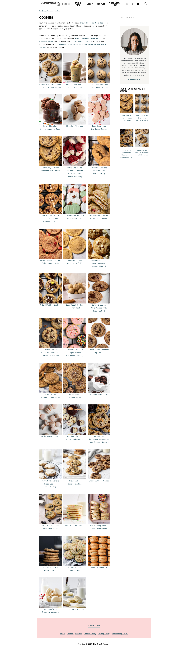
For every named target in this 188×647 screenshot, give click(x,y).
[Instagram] (127, 4)
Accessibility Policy (120, 634)
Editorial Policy (90, 634)
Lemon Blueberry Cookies (70, 44)
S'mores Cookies (46, 41)
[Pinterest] (132, 4)
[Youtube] (138, 4)
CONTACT (101, 4)
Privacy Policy (104, 634)
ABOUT (90, 4)
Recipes (57, 11)
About (62, 634)
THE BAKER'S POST (115, 4)
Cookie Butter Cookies (81, 41)
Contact (70, 634)
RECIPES (66, 4)
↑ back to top (94, 626)
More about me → (134, 79)
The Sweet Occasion (46, 11)
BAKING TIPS (78, 4)
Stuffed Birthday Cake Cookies (88, 39)
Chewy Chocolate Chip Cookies (93, 23)
